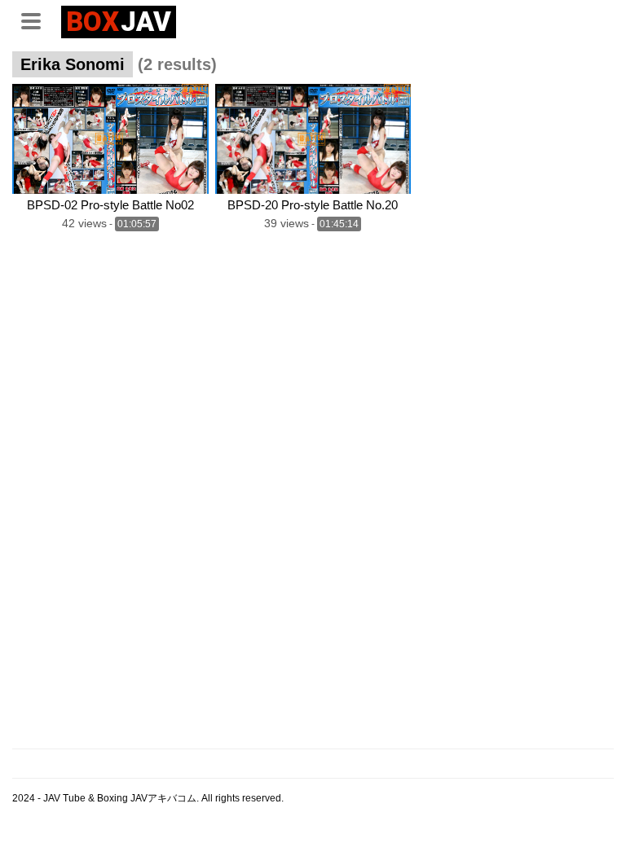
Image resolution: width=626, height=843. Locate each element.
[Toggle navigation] (36, 19)
